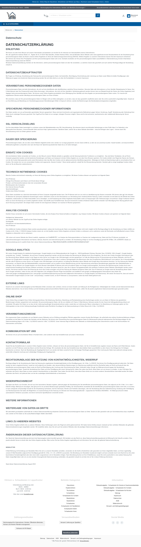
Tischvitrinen (70, 490)
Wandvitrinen (70, 498)
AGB (117, 501)
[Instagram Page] (117, 522)
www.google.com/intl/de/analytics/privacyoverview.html (49, 273)
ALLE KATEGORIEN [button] (12, 24)
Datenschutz (118, 498)
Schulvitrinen (70, 493)
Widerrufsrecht (117, 503)
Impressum (117, 495)
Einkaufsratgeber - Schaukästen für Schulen (117, 488)
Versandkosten (84, 541)
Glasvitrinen (70, 485)
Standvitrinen (70, 501)
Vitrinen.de (8, 30)
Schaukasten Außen (70, 508)
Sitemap (117, 493)
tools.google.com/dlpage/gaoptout (92, 271)
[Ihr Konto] (123, 16)
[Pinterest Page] (122, 522)
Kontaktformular (28, 494)
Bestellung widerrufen (70, 532)
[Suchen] (98, 15)
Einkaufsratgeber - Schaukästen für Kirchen (117, 490)
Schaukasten (70, 503)
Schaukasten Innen (70, 511)
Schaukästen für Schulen (70, 495)
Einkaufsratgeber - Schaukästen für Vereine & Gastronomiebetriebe (117, 485)
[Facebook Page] (113, 522)
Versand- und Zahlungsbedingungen (117, 506)
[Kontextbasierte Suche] (45, 15)
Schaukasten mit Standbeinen (70, 506)
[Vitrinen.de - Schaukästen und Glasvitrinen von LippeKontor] (11, 16)
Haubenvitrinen (70, 488)
